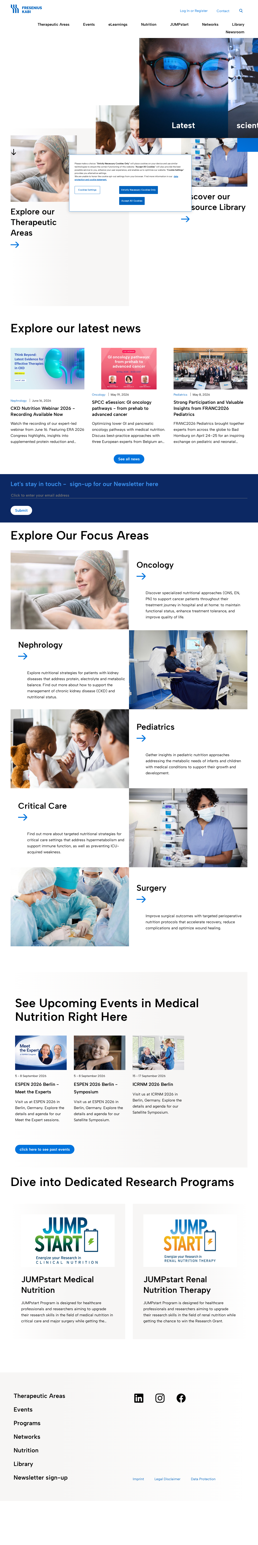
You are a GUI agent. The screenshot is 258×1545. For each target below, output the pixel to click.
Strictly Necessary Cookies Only (138, 190)
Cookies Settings (87, 190)
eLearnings (117, 24)
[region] (130, 183)
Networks (210, 24)
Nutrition (148, 24)
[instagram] (160, 1398)
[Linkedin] (139, 1398)
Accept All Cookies (131, 201)
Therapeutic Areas (54, 24)
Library (238, 24)
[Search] (241, 10)
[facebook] (181, 1398)
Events (89, 24)
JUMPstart (179, 24)
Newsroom (235, 32)
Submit (21, 510)
